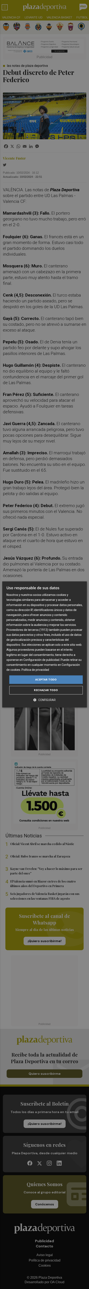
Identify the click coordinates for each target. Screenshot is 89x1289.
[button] (44, 700)
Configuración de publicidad (41, 659)
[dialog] (44, 644)
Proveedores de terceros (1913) (27, 629)
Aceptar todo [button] (46, 679)
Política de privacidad (35, 669)
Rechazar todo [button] (46, 690)
